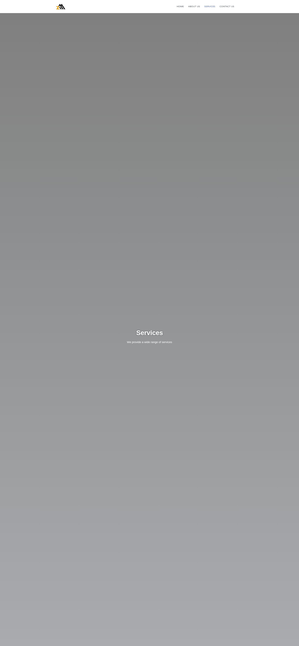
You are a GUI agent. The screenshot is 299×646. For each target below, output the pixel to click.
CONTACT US (227, 6)
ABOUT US (194, 6)
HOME (180, 6)
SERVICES (209, 6)
